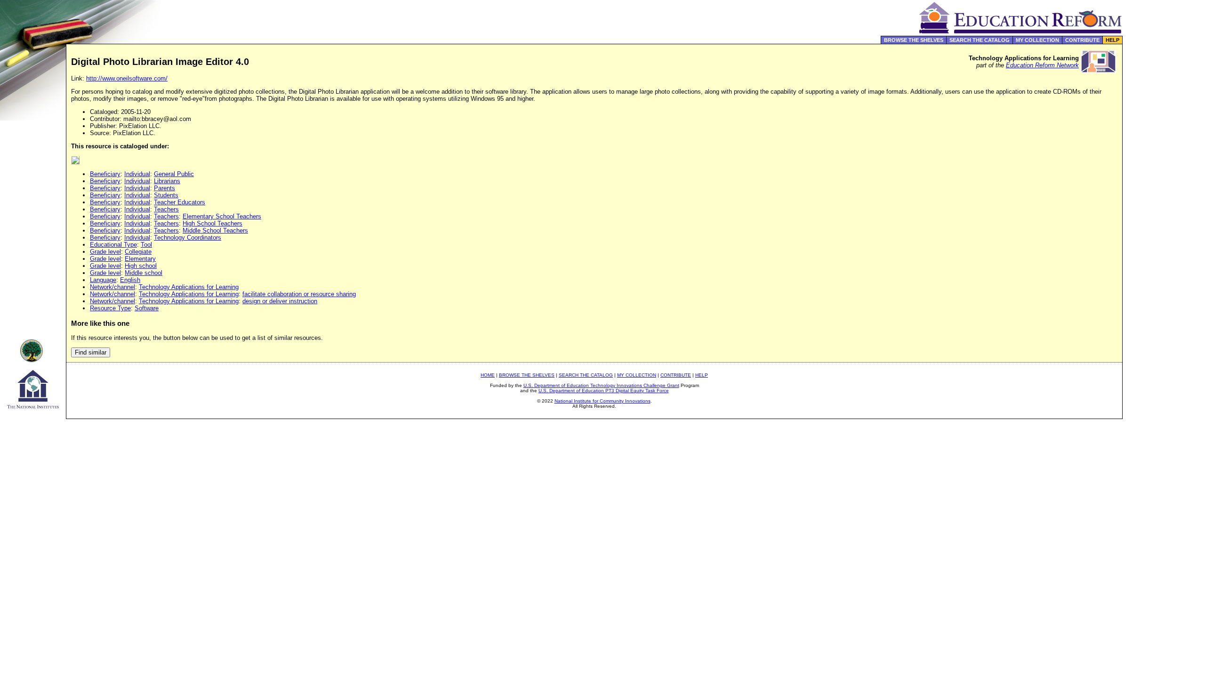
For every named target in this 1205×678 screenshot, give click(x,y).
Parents (164, 188)
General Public (174, 174)
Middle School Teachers (215, 230)
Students (166, 195)
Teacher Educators (179, 202)
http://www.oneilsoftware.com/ (127, 78)
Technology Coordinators (187, 237)
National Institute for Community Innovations (602, 401)
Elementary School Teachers (222, 216)
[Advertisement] (1164, 199)
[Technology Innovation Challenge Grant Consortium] (33, 359)
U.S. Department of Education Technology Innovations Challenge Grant (601, 385)
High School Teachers (212, 223)
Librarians (167, 181)
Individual (137, 174)
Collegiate (138, 251)
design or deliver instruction (279, 301)
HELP (1112, 40)
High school (141, 265)
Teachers (166, 209)
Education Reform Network (1042, 65)
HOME (488, 375)
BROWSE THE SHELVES (913, 40)
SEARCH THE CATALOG (979, 40)
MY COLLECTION (1037, 40)
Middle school (143, 272)
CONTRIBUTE (1082, 40)
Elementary (140, 258)
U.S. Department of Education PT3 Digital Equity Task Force (603, 390)
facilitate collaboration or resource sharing (299, 294)
